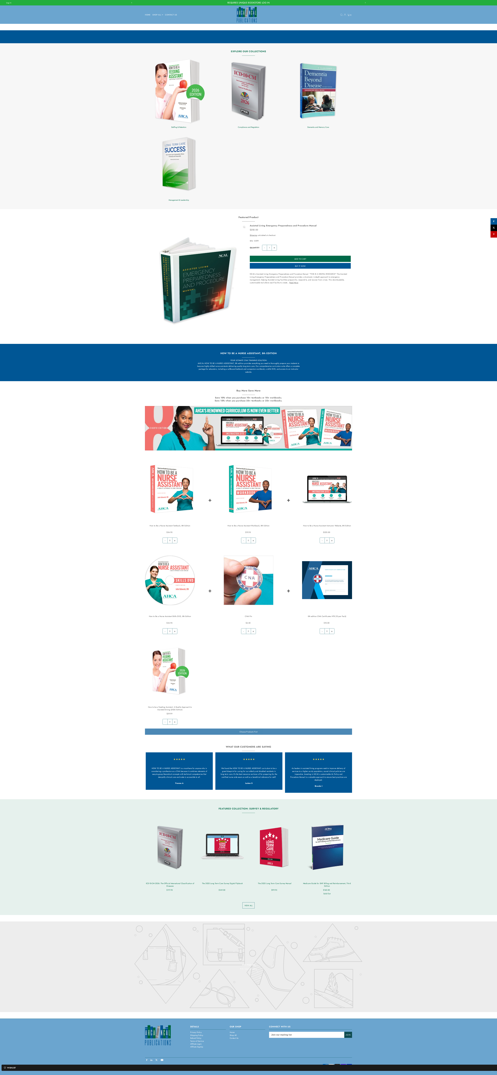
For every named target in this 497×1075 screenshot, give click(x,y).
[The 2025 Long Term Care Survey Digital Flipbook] (222, 847)
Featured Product (248, 217)
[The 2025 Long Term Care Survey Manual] (275, 847)
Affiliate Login (196, 1044)
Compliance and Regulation (248, 127)
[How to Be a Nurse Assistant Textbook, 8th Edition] (170, 489)
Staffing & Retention (178, 127)
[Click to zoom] (244, 227)
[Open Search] (341, 14)
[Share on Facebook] (494, 221)
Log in (8, 2)
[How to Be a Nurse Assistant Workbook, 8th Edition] (248, 489)
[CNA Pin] (248, 580)
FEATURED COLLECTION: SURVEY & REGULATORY (249, 808)
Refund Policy (195, 1038)
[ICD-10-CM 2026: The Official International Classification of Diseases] (170, 847)
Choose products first (248, 731)
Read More (293, 282)
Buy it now (300, 266)
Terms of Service (197, 1041)
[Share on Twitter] (494, 228)
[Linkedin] (151, 1060)
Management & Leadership (179, 200)
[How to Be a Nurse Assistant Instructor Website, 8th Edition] (327, 489)
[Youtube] (162, 1060)
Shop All (233, 1035)
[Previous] (131, 2)
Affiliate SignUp (196, 1046)
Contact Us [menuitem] (171, 14)
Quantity (255, 247)
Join (348, 1035)
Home (232, 1032)
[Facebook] (146, 1060)
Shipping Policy (196, 1035)
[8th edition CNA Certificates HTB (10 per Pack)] (327, 580)
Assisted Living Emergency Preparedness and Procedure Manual (283, 225)
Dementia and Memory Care (318, 127)
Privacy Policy (196, 1032)
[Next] (365, 2)
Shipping (253, 235)
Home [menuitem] (148, 14)
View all (248, 905)
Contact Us (234, 1038)
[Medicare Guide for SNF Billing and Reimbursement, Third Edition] (327, 847)
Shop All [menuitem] (156, 14)
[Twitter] (156, 1060)
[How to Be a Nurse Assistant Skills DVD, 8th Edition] (170, 580)
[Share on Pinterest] (494, 234)
